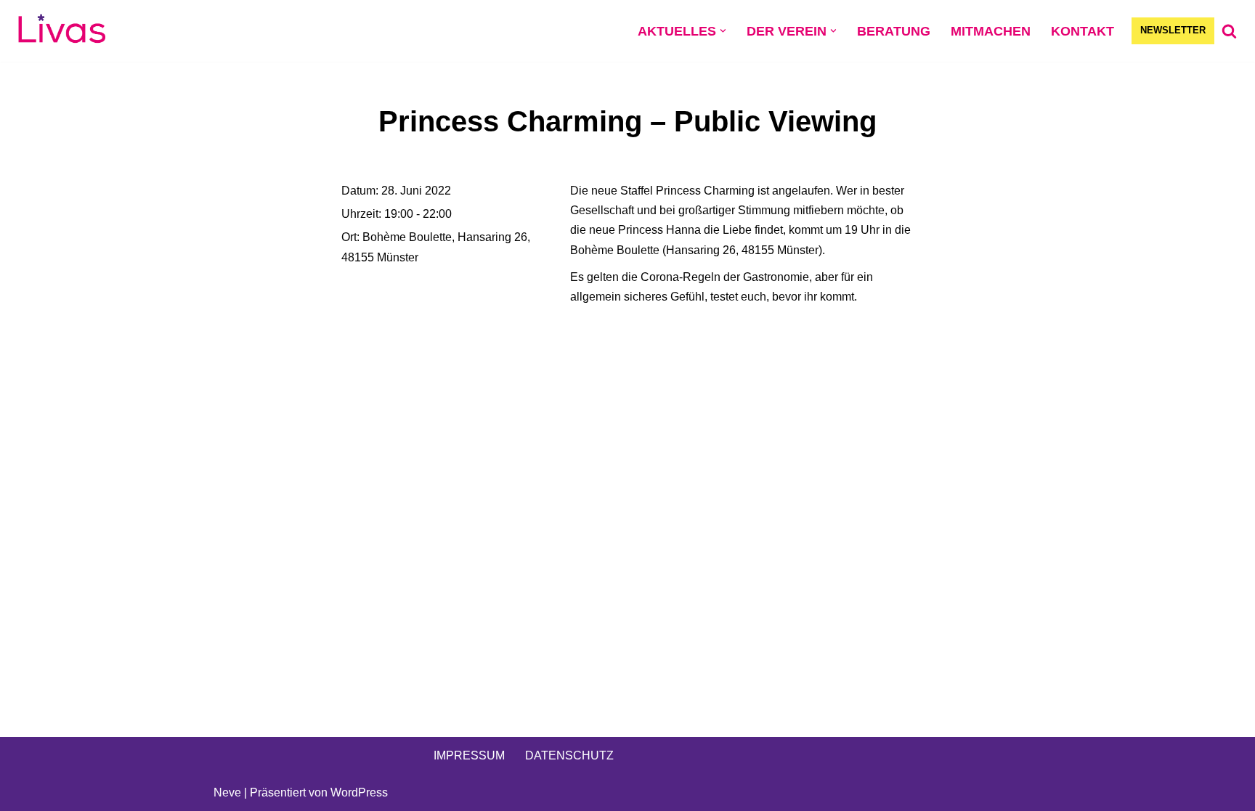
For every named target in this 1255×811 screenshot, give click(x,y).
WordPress (359, 792)
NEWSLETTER (1173, 30)
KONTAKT (1082, 31)
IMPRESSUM (469, 755)
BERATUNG (893, 31)
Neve (227, 792)
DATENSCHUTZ (569, 755)
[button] (723, 31)
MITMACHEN (991, 31)
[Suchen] (1229, 30)
